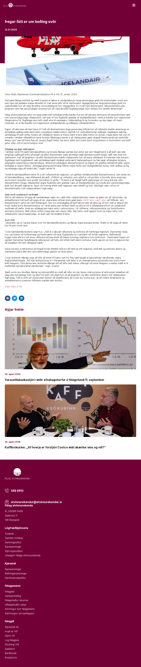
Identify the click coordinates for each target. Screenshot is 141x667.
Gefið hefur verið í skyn (95, 200)
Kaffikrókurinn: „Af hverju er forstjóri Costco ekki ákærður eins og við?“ (55, 447)
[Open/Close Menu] (133, 5)
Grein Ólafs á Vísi (13, 286)
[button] (7, 298)
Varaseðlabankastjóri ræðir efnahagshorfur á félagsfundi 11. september (54, 380)
